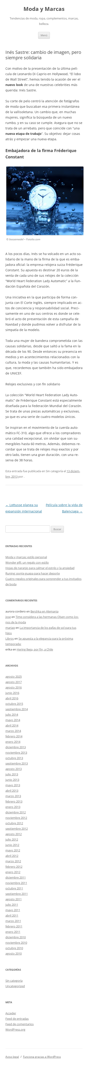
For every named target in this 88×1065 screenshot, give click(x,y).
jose (8, 617)
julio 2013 (11, 774)
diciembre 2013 (15, 747)
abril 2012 (11, 856)
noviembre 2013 (16, 753)
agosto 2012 (13, 834)
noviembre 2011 (16, 883)
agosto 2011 (13, 899)
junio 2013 (12, 780)
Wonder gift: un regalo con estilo (27, 562)
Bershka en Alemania (44, 611)
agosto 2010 (13, 953)
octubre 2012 (14, 823)
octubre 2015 (14, 704)
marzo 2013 (13, 796)
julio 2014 (11, 714)
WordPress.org (15, 1029)
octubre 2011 (14, 888)
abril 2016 (11, 698)
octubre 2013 (14, 758)
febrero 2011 (13, 926)
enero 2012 (12, 872)
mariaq (10, 628)
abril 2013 (11, 791)
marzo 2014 (13, 731)
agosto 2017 (13, 682)
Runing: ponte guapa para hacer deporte (32, 573)
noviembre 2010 (16, 943)
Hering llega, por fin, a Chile (35, 649)
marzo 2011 (13, 921)
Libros (9, 638)
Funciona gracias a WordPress (42, 1057)
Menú (44, 35)
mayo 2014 (12, 720)
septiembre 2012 (16, 829)
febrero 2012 (13, 867)
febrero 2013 (13, 801)
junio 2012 (12, 845)
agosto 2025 (13, 676)
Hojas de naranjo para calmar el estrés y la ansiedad (39, 568)
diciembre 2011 (15, 877)
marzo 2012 (13, 861)
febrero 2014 (13, 736)
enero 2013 (12, 807)
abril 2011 (11, 915)
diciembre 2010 (15, 937)
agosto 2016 (13, 687)
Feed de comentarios (19, 1024)
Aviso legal (12, 1057)
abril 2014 (11, 725)
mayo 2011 (12, 910)
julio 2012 (11, 839)
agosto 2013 (13, 769)
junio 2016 (12, 693)
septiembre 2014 (16, 709)
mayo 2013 (12, 785)
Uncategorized (15, 986)
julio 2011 (11, 905)
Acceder (10, 1013)
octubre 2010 (14, 948)
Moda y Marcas (44, 8)
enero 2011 (12, 932)
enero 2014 (12, 742)
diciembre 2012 (15, 812)
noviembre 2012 (16, 818)
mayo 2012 (12, 850)
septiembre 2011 (16, 894)
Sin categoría (14, 981)
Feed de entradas (17, 1019)
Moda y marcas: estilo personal (26, 557)
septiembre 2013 (16, 763)
